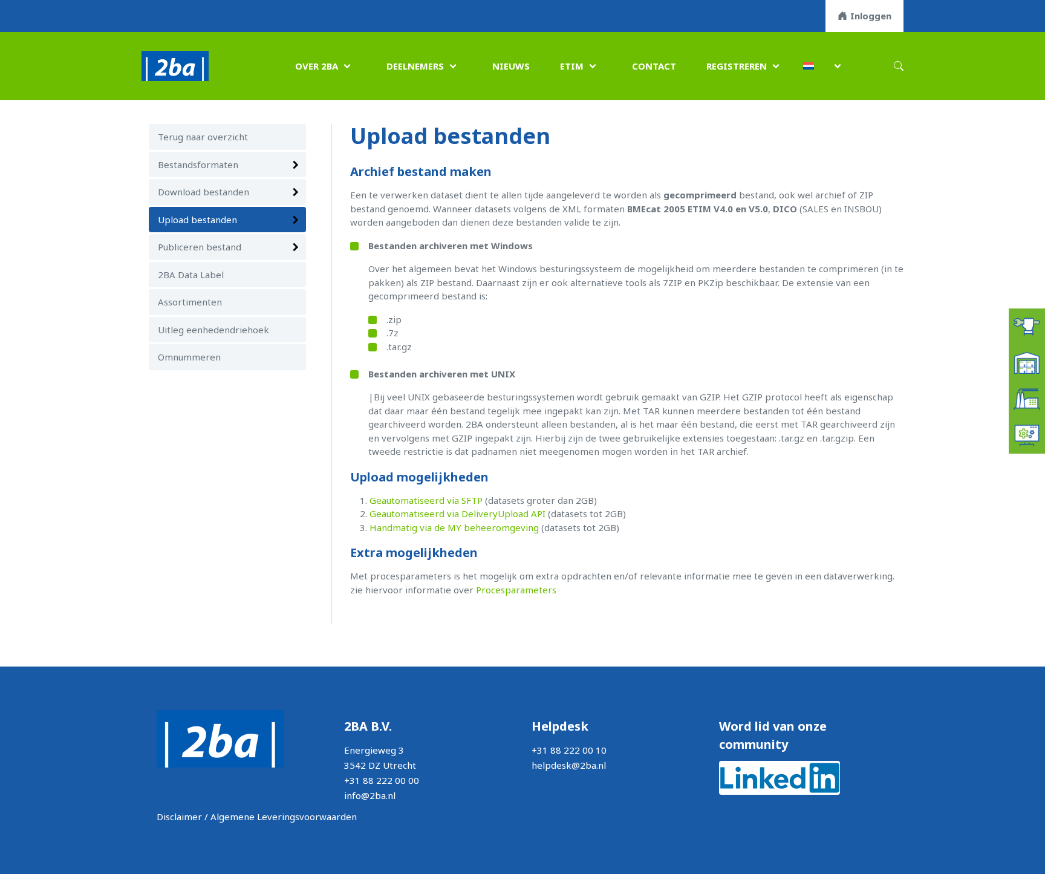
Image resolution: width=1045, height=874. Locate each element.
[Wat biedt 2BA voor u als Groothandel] (1027, 362)
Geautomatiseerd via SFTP (426, 500)
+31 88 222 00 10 (569, 750)
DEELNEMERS (415, 66)
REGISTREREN (736, 66)
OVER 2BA (316, 66)
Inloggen (870, 16)
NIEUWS (511, 66)
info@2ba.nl (370, 795)
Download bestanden (203, 192)
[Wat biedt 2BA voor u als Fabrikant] (1027, 398)
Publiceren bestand (199, 247)
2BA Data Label (191, 275)
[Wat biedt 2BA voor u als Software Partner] (1027, 434)
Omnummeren (189, 357)
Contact (654, 66)
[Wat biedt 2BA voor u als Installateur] (1027, 325)
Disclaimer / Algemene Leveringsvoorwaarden (257, 816)
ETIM (572, 66)
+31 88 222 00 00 (381, 780)
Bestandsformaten (198, 164)
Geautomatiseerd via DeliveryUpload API (457, 513)
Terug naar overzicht (203, 137)
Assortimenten (190, 302)
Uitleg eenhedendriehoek (213, 330)
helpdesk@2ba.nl (569, 765)
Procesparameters (516, 590)
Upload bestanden (197, 220)
